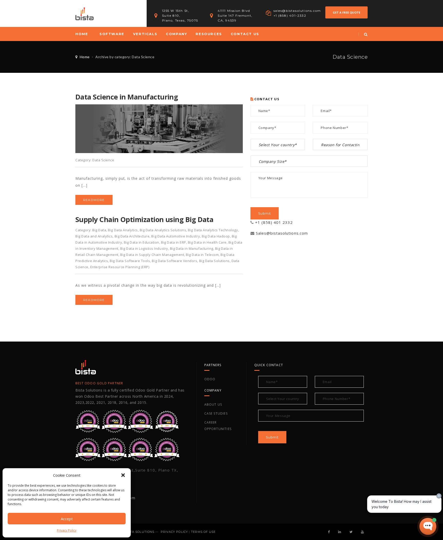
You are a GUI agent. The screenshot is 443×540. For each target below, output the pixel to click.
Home (81, 34)
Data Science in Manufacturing (126, 97)
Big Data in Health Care (207, 242)
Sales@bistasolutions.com (282, 233)
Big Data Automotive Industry (175, 236)
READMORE (94, 200)
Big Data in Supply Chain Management (152, 254)
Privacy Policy (66, 530)
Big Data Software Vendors (174, 260)
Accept (67, 518)
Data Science (103, 160)
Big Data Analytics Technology (213, 230)
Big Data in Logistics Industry (144, 248)
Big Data (99, 230)
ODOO (210, 379)
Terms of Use (203, 532)
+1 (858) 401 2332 (274, 222)
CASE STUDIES (216, 413)
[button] (123, 475)
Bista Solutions (139, 532)
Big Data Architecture (132, 236)
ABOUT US (213, 404)
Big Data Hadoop (216, 236)
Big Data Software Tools (130, 260)
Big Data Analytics (123, 230)
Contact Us (245, 34)
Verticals (145, 34)
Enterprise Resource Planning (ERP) (119, 267)
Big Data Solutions (214, 260)
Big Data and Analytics (94, 236)
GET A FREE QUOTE (346, 12)
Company (176, 34)
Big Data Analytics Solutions (163, 230)
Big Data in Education (141, 242)
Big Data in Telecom (202, 254)
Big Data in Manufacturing (191, 248)
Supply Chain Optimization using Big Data (144, 219)
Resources (209, 34)
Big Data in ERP (173, 242)
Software (111, 34)
